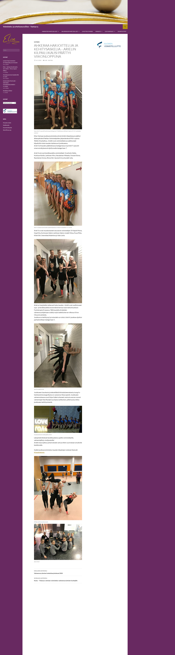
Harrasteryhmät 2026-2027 (49, 31)
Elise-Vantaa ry (109, 31)
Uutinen (36, 42)
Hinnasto (98, 31)
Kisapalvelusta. (39, 452)
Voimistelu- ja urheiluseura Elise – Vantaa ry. (20, 26)
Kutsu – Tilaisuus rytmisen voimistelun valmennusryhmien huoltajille (55, 579)
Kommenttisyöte (7, 127)
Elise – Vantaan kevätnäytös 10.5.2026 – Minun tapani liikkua (10, 68)
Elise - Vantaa (48, 60)
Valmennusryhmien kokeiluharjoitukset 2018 (48, 572)
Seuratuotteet (122, 31)
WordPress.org (7, 130)
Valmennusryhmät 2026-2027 (69, 31)
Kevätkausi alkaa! (7, 90)
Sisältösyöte (6, 125)
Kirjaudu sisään (7, 122)
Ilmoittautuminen (87, 31)
